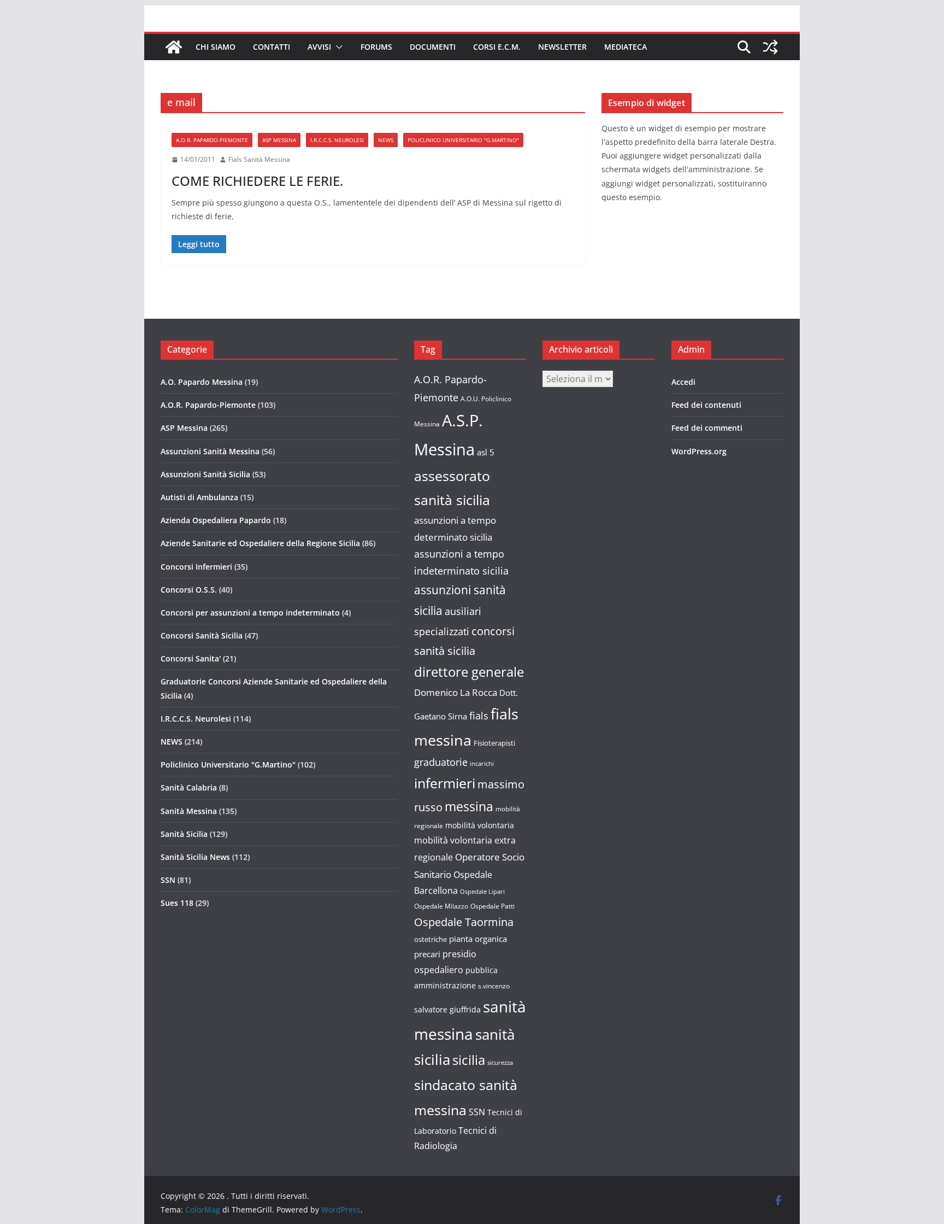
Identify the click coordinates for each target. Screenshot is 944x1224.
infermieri (444, 783)
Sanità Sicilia (184, 834)
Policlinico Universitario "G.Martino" (463, 140)
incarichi (482, 764)
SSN (168, 880)
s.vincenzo (494, 986)
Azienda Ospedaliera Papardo (216, 520)
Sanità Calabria (189, 787)
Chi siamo (215, 47)
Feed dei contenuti (706, 405)
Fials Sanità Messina (259, 159)
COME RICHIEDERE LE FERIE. (257, 181)
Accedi (683, 382)
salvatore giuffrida (447, 1009)
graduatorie (441, 762)
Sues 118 (177, 903)
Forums (376, 47)
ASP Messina (279, 140)
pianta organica (478, 938)
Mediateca (625, 47)
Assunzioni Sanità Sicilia (205, 474)
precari (427, 953)
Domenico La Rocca (455, 692)
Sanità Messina (189, 811)
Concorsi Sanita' (191, 658)
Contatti (271, 47)
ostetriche (430, 939)
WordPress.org (699, 451)
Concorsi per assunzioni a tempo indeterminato (250, 612)
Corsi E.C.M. (497, 47)
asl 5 (485, 452)
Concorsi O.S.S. (189, 589)
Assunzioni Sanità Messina (210, 451)
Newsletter (562, 47)
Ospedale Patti (492, 906)
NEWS (385, 140)
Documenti (433, 47)
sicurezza (500, 1063)
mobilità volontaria (479, 825)
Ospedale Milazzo (441, 906)
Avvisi (319, 47)
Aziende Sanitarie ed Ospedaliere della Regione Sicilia (260, 543)
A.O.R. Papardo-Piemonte (212, 140)
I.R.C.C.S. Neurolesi (337, 140)
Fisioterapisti (494, 743)
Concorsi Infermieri (196, 566)
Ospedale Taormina (464, 922)
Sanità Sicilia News (195, 857)
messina (469, 806)
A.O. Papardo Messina (202, 382)
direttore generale (469, 672)
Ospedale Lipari (482, 891)
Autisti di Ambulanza (199, 497)
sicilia (468, 1060)
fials (478, 715)
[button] (337, 47)
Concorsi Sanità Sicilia (202, 635)
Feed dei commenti (706, 428)
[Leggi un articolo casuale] (770, 47)
